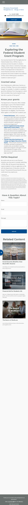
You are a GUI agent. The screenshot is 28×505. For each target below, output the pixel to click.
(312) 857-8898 (15, 14)
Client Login (14, 19)
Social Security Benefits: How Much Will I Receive (12, 263)
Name (2, 200)
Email (2, 209)
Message (3, 218)
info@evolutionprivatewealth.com (15, 15)
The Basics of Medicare (10, 320)
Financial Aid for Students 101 (12, 291)
